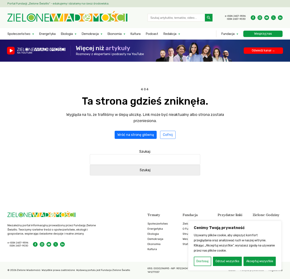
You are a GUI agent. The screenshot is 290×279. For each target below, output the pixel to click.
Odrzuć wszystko (227, 261)
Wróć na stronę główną (135, 135)
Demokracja (90, 34)
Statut (187, 244)
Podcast (152, 34)
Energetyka (47, 34)
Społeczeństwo (18, 34)
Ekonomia (114, 34)
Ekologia (67, 34)
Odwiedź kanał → (263, 50)
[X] (273, 17)
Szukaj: (145, 151)
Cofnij (168, 135)
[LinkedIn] (280, 17)
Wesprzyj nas (263, 34)
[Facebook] (253, 17)
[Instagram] (260, 17)
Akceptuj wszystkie (259, 261)
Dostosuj (202, 261)
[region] (235, 245)
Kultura (135, 34)
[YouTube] (266, 17)
